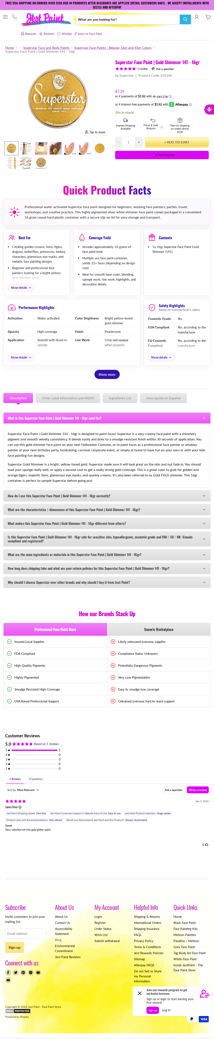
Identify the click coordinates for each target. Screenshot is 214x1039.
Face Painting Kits (185, 929)
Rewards (30, 34)
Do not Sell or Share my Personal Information (148, 976)
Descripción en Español (163, 398)
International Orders (147, 923)
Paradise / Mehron (186, 941)
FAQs (137, 935)
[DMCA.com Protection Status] (18, 1012)
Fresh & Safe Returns (153, 127)
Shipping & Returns (147, 916)
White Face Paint (185, 959)
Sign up (14, 947)
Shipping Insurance (146, 929)
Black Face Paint (184, 923)
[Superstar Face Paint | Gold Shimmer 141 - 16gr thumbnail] (11, 148)
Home (9, 48)
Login (98, 916)
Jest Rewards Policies (149, 953)
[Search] (185, 19)
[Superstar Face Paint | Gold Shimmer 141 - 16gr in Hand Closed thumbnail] (85, 148)
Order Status (103, 929)
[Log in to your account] (196, 16)
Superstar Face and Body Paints (46, 48)
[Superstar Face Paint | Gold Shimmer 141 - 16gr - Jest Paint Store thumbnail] (41, 148)
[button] (162, 96)
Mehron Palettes (184, 935)
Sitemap (139, 959)
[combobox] (128, 19)
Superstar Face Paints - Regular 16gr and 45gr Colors (113, 48)
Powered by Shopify (17, 1017)
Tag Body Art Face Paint (189, 953)
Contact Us (62, 923)
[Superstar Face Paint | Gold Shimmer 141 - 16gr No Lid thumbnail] (99, 148)
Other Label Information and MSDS (68, 398)
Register (100, 923)
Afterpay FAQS (144, 965)
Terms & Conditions (147, 947)
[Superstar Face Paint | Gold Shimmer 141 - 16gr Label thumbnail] (41, 163)
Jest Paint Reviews (68, 957)
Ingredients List (120, 398)
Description (18, 398)
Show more (107, 374)
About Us (61, 916)
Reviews (49, 34)
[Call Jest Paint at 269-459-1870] (14, 17)
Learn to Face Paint (90, 34)
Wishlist (67, 34)
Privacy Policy (143, 941)
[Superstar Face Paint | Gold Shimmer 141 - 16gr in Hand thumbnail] (70, 148)
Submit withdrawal (107, 941)
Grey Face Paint (184, 947)
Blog (58, 940)
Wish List (101, 935)
